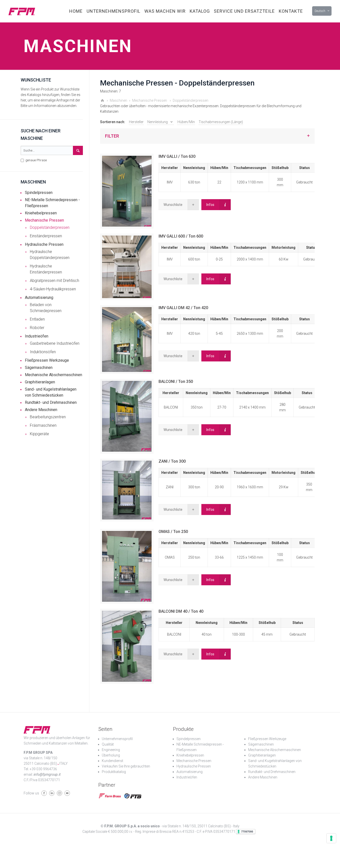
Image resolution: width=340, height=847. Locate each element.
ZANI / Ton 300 (172, 461)
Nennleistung (157, 122)
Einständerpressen (46, 236)
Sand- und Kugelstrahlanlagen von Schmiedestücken (50, 392)
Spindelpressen (39, 192)
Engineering (111, 750)
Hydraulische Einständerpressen (46, 269)
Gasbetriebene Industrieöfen (54, 343)
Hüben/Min (186, 122)
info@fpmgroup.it (47, 774)
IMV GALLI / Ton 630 (177, 156)
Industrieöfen (36, 336)
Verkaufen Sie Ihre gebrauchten (126, 766)
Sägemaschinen (39, 367)
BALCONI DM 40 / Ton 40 (181, 611)
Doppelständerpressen (49, 227)
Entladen (37, 319)
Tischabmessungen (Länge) (221, 122)
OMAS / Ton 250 (173, 531)
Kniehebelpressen (41, 213)
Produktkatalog (114, 772)
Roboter (37, 327)
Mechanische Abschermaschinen (53, 374)
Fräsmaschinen (43, 425)
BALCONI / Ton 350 (176, 381)
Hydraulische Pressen (44, 244)
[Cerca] (78, 150)
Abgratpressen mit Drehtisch (54, 280)
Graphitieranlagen (40, 382)
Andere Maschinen (41, 409)
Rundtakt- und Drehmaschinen (51, 402)
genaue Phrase (36, 160)
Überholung (111, 755)
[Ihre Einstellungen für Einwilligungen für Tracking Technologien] (331, 838)
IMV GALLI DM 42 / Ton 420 (183, 307)
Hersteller (136, 122)
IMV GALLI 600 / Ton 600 (181, 236)
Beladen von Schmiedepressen (45, 307)
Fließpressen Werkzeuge (47, 360)
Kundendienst (112, 761)
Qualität (108, 744)
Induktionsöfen (43, 351)
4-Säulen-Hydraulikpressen (53, 289)
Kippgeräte (39, 433)
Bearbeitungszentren (48, 417)
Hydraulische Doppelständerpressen (49, 254)
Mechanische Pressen (44, 220)
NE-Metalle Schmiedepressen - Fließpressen (52, 202)
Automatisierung (39, 297)
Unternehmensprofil (117, 739)
